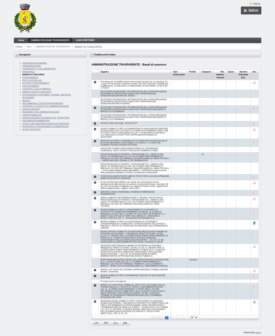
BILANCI (26, 100)
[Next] (178, 317)
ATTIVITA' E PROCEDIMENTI (36, 83)
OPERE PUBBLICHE (32, 115)
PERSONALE (28, 72)
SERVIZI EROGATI (31, 109)
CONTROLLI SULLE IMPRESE (36, 89)
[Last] (184, 317)
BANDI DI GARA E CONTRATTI (37, 92)
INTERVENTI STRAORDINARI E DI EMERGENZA (45, 126)
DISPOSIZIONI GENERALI (34, 63)
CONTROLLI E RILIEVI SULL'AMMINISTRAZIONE (45, 106)
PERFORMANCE (30, 77)
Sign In (256, 3)
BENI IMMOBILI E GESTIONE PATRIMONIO (42, 103)
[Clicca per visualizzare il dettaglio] (95, 82)
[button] (96, 323)
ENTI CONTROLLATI (32, 80)
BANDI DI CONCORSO (88, 46)
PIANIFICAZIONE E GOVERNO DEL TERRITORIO (46, 118)
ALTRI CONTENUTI (31, 129)
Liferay (19, 46)
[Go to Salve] (25, 19)
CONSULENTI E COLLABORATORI (39, 69)
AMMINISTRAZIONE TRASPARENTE (53, 46)
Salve (29, 46)
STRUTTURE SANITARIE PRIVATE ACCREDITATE (45, 123)
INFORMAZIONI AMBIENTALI (36, 120)
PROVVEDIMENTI (30, 86)
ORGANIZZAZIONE (31, 66)
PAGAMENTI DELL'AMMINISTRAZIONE (40, 112)
